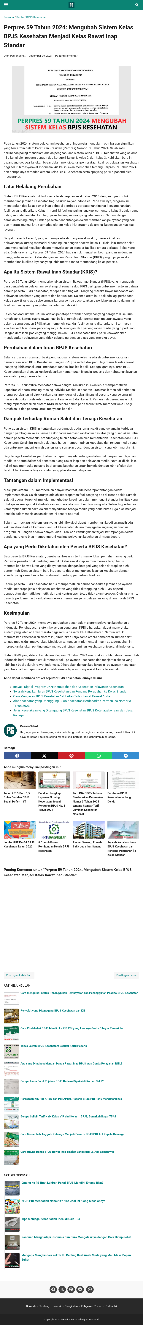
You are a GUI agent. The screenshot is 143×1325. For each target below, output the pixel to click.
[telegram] (125, 755)
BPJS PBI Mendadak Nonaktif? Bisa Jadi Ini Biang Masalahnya (63, 1201)
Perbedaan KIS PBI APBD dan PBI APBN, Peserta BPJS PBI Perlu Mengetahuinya (71, 1099)
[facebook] (17, 755)
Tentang (44, 1306)
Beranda (31, 1306)
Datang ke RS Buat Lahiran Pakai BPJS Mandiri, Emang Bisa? (62, 1183)
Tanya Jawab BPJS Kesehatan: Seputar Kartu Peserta (53, 1046)
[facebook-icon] (53, 1289)
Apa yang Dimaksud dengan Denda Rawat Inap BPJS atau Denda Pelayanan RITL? (71, 1063)
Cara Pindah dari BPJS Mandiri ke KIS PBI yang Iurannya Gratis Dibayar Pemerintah (72, 1028)
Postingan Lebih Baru (19, 975)
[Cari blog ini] (137, 5)
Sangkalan (71, 1306)
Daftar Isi (111, 1306)
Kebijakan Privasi (91, 1306)
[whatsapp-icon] (90, 1289)
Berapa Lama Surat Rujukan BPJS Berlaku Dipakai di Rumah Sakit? (62, 1081)
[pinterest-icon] (71, 1289)
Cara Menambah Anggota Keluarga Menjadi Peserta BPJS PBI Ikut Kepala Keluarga (72, 1134)
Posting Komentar (66, 55)
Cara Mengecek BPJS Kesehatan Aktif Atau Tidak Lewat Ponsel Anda (61, 696)
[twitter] (44, 755)
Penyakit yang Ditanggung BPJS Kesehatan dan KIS (52, 1010)
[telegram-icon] (80, 1289)
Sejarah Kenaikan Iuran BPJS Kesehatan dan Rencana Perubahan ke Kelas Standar (70, 691)
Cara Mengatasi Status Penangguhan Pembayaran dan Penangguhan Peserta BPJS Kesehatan (79, 993)
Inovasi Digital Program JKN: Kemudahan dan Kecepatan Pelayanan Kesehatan (68, 687)
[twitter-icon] (62, 1289)
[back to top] (135, 1316)
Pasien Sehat (70, 1319)
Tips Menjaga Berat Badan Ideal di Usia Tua (50, 1219)
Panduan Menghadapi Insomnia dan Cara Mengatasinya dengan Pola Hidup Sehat (76, 1237)
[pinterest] (71, 755)
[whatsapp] (98, 755)
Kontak (57, 1306)
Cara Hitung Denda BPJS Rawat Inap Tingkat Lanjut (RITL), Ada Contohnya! (67, 1151)
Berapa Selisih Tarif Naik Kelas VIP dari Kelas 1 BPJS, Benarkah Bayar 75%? (68, 1116)
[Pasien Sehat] (71, 5)
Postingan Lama (126, 975)
